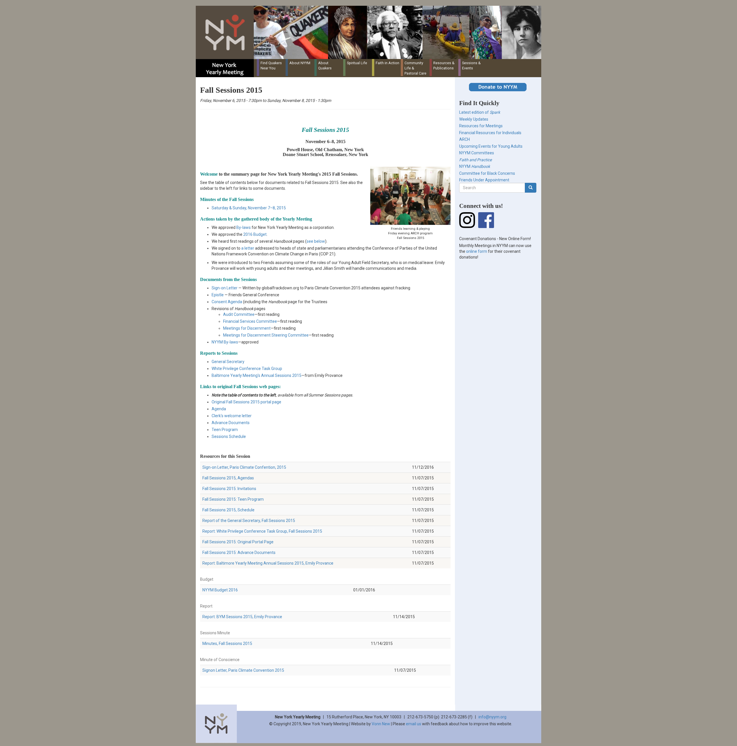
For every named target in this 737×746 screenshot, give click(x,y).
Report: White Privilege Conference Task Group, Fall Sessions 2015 (262, 531)
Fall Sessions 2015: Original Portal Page (237, 542)
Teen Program (225, 429)
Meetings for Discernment (247, 328)
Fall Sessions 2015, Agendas (228, 478)
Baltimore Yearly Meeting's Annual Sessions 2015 (256, 375)
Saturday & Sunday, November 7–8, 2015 (249, 208)
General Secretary (228, 361)
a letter (247, 248)
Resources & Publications (444, 65)
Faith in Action (387, 63)
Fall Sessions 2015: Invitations (229, 488)
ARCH (464, 139)
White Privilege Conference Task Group (247, 368)
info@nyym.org (492, 717)
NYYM (474, 166)
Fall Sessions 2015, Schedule (228, 510)
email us (413, 724)
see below (316, 241)
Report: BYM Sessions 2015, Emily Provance (242, 616)
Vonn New (381, 724)
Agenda (219, 409)
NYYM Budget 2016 (220, 590)
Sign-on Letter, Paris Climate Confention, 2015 (244, 467)
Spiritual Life (357, 63)
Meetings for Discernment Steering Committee (266, 335)
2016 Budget (255, 234)
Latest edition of (479, 112)
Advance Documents (231, 422)
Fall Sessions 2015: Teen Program (233, 499)
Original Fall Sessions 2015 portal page (246, 402)
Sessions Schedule (229, 436)
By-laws (243, 227)
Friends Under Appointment (484, 180)
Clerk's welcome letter (232, 415)
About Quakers (325, 65)
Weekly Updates (473, 119)
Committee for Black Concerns (487, 173)
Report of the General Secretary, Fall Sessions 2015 (248, 520)
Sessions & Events (471, 65)
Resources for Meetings (481, 126)
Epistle (218, 295)
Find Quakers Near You (271, 65)
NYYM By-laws (225, 342)
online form (476, 251)
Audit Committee (238, 314)
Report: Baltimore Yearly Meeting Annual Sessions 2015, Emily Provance (267, 563)
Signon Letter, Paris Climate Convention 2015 (243, 670)
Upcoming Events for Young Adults (491, 146)
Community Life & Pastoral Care (415, 68)
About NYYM (299, 63)
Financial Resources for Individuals (490, 132)
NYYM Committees (476, 153)
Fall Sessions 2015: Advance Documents (239, 552)
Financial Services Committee (250, 321)
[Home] (371, 32)
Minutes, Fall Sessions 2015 (227, 643)
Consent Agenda (227, 301)
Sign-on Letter (225, 288)
